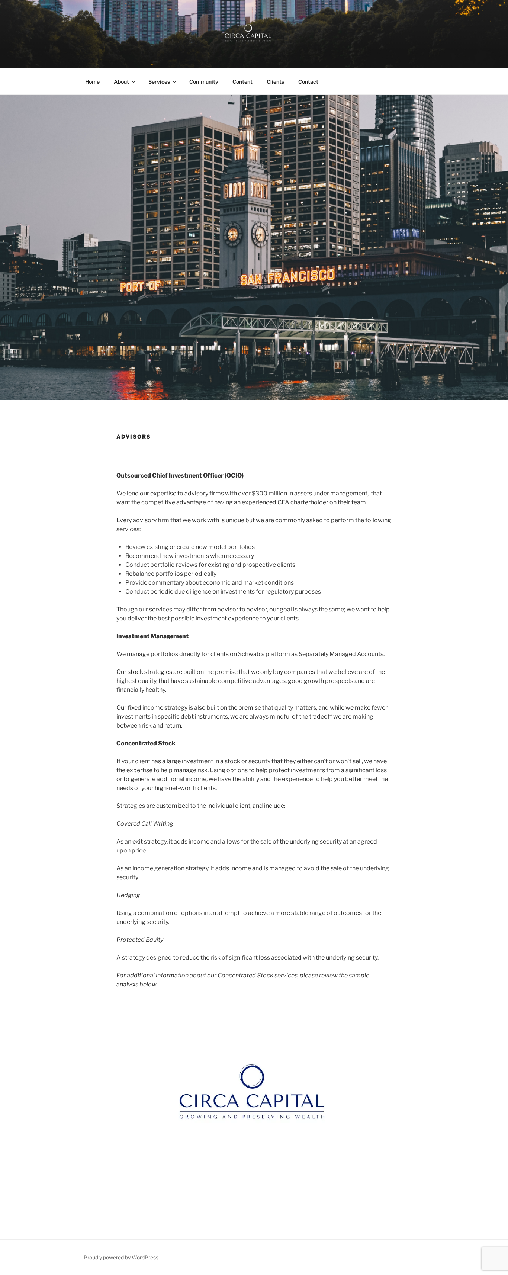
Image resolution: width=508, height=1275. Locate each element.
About (121, 81)
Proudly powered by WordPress (121, 1257)
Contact (308, 81)
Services (159, 81)
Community (203, 81)
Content (242, 81)
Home (92, 81)
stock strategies (150, 671)
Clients (275, 81)
